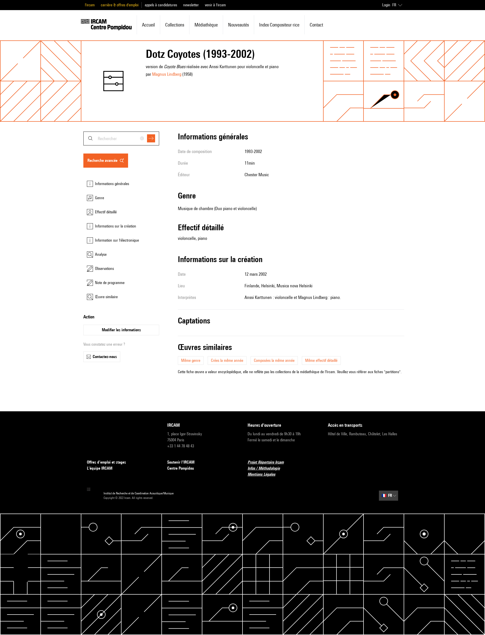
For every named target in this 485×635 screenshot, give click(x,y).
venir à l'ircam (215, 5)
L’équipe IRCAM (99, 468)
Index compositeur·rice (279, 25)
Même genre (190, 360)
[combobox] (121, 138)
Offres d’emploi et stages (106, 462)
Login (386, 5)
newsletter (191, 5)
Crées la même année (227, 360)
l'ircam (90, 5)
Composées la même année (274, 360)
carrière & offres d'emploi (119, 5)
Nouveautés (238, 25)
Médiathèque (206, 25)
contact (316, 25)
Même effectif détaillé (321, 360)
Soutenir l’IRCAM (181, 462)
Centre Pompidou (180, 468)
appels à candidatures (161, 5)
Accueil (148, 25)
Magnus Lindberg (166, 74)
